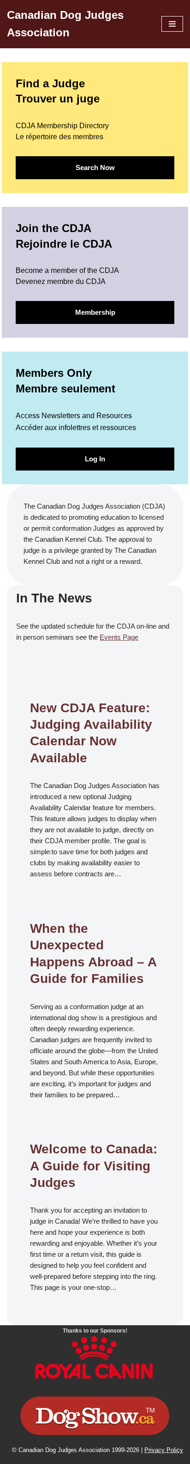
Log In (95, 459)
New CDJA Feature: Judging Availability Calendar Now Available (91, 733)
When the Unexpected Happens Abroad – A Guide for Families (93, 953)
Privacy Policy (163, 1450)
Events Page (119, 637)
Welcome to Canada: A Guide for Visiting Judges (93, 1166)
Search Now (95, 167)
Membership (95, 312)
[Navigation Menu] (172, 24)
